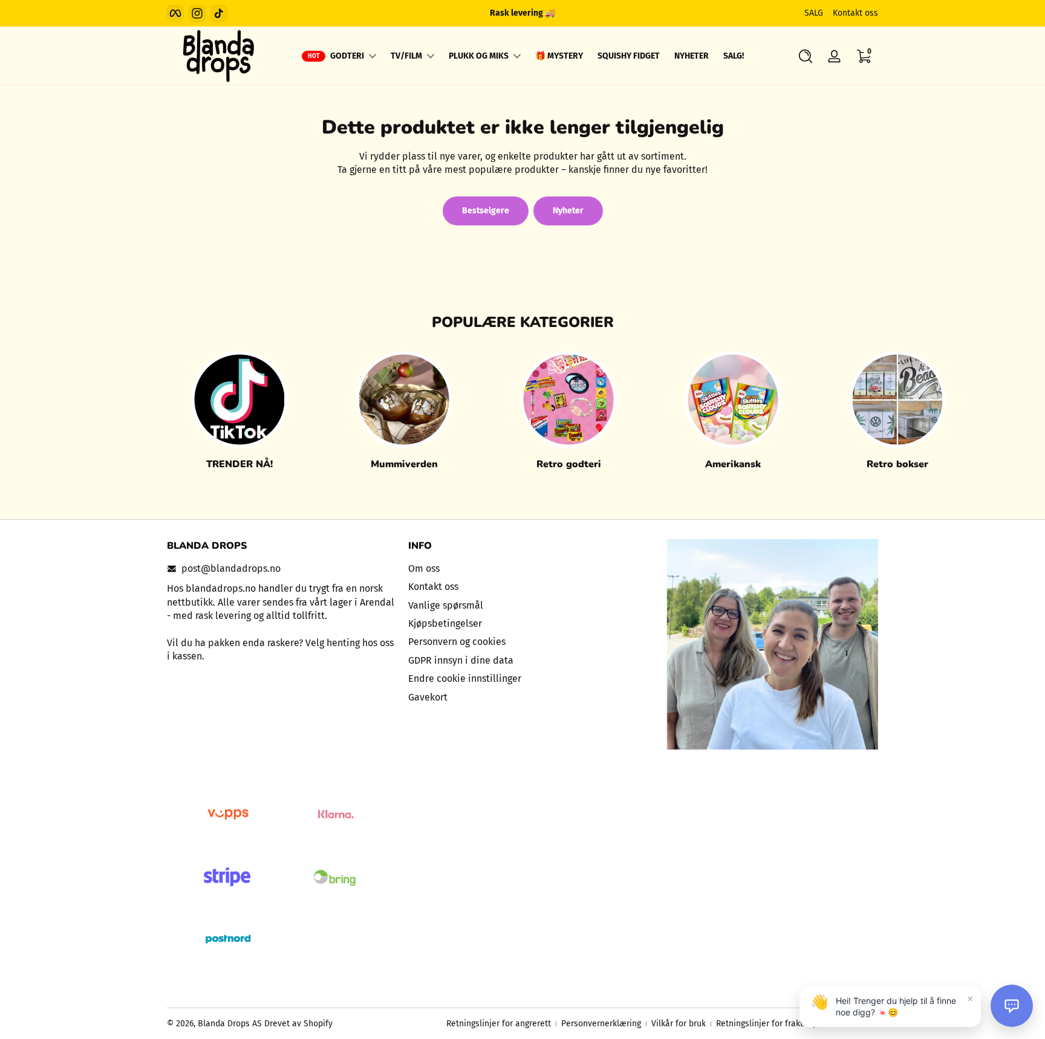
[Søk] (805, 56)
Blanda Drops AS (231, 1023)
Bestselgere (485, 211)
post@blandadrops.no (231, 568)
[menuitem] (522, 568)
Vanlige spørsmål (445, 605)
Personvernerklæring (601, 1023)
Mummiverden (404, 464)
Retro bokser (897, 464)
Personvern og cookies (457, 641)
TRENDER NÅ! (239, 464)
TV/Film (406, 56)
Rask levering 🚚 (522, 13)
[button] (805, 56)
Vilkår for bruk (678, 1023)
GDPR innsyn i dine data (460, 660)
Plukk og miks (479, 56)
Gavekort (428, 697)
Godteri (347, 56)
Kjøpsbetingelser (445, 623)
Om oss (424, 568)
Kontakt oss (855, 13)
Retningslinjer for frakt (759, 1023)
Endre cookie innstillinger (464, 678)
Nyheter (568, 211)
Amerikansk (733, 464)
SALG (813, 13)
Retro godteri (568, 464)
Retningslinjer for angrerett (498, 1023)
